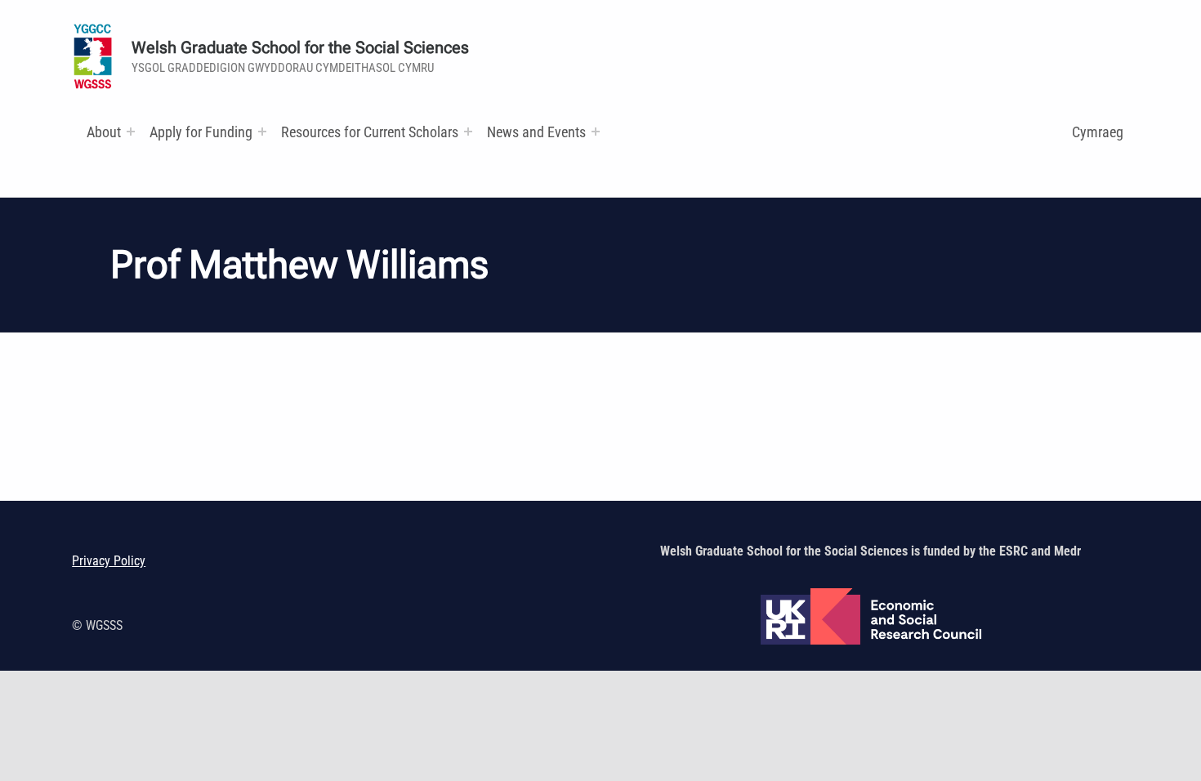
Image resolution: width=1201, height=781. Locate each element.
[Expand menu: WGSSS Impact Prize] (596, 131)
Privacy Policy (108, 561)
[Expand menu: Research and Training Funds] (468, 131)
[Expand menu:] (131, 131)
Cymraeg (1097, 132)
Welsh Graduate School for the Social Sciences (300, 47)
